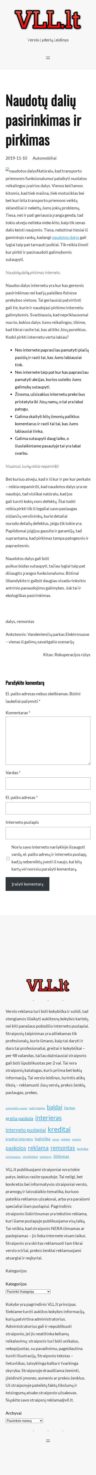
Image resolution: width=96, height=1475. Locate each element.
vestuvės (45, 1157)
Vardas (13, 772)
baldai (54, 1106)
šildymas (61, 1156)
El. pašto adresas (22, 797)
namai (55, 1139)
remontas (25, 621)
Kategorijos (16, 1283)
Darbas (69, 1108)
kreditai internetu (19, 1139)
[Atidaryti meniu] (48, 58)
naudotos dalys (65, 237)
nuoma (65, 1139)
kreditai (59, 1129)
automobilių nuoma (16, 1108)
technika (82, 1149)
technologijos (13, 1156)
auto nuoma (37, 1108)
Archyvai (14, 1413)
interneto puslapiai (26, 1130)
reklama (38, 1147)
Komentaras (18, 712)
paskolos (16, 1148)
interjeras (48, 1117)
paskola (76, 1139)
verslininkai (30, 1157)
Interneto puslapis (22, 822)
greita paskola (19, 1118)
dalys (10, 621)
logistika (42, 1138)
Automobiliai (45, 158)
